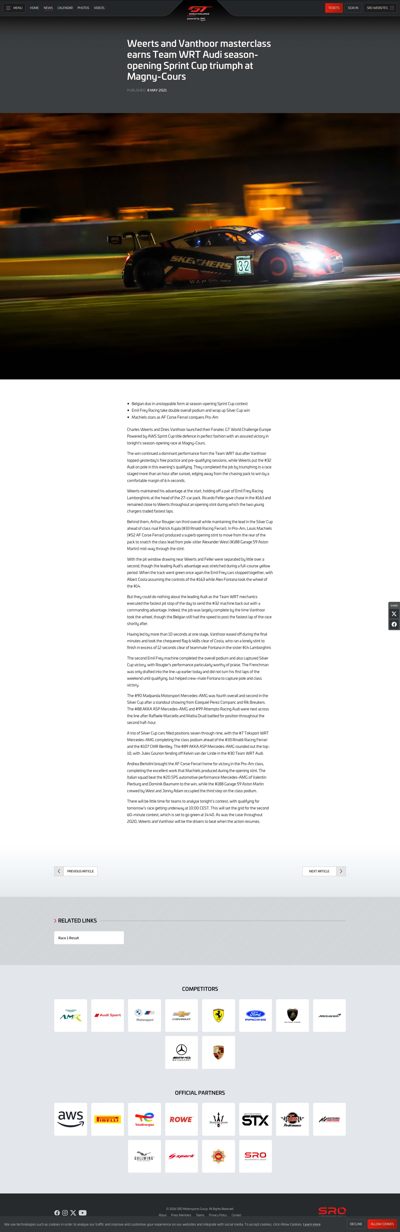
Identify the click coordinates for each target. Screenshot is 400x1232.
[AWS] (70, 1119)
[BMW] (144, 1015)
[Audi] (107, 1015)
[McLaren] (329, 1015)
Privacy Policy (218, 1215)
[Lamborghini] (292, 1015)
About (162, 1215)
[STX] (255, 1119)
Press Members (181, 1215)
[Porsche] (218, 1052)
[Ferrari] (218, 1015)
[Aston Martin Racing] (70, 1015)
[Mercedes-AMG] (181, 1052)
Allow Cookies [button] (382, 1224)
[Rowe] (181, 1119)
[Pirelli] (107, 1119)
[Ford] (255, 1015)
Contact (236, 1215)
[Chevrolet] (181, 1015)
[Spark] (181, 1156)
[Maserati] (218, 1119)
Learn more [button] (312, 1224)
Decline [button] (356, 1224)
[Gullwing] (144, 1156)
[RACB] (218, 1156)
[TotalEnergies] (144, 1119)
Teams (200, 1215)
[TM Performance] (292, 1119)
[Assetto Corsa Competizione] (329, 1119)
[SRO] (255, 1156)
